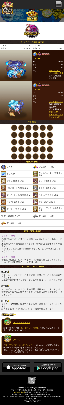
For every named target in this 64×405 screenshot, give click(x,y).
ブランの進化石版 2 (47, 202)
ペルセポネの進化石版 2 (48, 195)
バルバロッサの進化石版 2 (17, 188)
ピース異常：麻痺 (56, 73)
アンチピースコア (56, 102)
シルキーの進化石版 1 (47, 188)
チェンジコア (54, 71)
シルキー (10, 167)
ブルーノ (17, 340)
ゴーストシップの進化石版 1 (18, 195)
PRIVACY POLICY (32, 401)
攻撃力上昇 (53, 112)
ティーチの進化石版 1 (47, 181)
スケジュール (7, 8)
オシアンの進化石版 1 (15, 202)
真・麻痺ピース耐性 (29, 328)
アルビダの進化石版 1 (15, 181)
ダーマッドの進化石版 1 (16, 209)
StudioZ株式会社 (19, 392)
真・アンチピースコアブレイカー (19, 345)
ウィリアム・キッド (21, 322)
